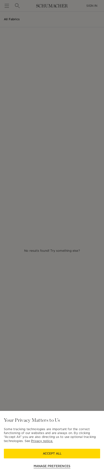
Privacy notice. (42, 441)
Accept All (52, 453)
